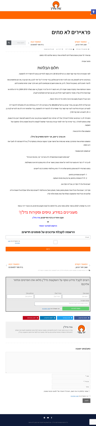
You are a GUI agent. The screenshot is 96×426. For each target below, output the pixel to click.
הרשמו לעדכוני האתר (48, 226)
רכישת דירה (41, 270)
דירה (87, 270)
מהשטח (46, 270)
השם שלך (86, 293)
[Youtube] (48, 417)
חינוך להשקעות (56, 270)
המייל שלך (57, 293)
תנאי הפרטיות (46, 308)
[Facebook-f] (51, 417)
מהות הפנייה (85, 301)
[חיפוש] (9, 42)
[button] (93, 11)
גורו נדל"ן (36, 218)
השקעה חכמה (72, 270)
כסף (50, 270)
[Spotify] (44, 417)
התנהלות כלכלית (64, 270)
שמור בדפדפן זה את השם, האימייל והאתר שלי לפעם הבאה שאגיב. (65, 391)
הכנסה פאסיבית (81, 270)
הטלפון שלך (30, 293)
